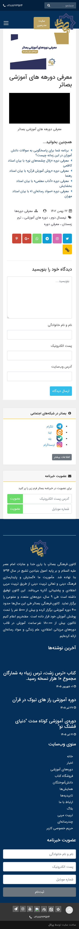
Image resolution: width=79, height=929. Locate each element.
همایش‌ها (66, 789)
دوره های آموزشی (35, 217)
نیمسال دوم (58, 217)
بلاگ (70, 808)
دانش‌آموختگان (63, 782)
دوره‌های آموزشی (61, 769)
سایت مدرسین (41, 23)
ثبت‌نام (39, 891)
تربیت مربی (65, 815)
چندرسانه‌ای (65, 821)
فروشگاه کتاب (64, 775)
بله (52, 439)
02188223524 (15, 5)
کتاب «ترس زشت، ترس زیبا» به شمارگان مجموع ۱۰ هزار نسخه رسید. (39, 676)
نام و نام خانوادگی (60, 325)
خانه (70, 756)
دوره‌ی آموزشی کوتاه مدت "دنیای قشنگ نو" (45, 724)
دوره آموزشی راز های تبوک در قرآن (44, 700)
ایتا (52, 432)
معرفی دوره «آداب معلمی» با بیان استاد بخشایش (44, 183)
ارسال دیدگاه (60, 391)
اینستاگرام (50, 445)
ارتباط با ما (66, 802)
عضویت (15, 498)
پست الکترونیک (61, 345)
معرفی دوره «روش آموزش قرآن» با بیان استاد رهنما (40, 173)
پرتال (51, 925)
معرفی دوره (51, 224)
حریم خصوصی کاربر (60, 828)
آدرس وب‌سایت (61, 366)
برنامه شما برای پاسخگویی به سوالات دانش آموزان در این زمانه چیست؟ (41, 153)
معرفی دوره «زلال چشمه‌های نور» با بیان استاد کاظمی (40, 163)
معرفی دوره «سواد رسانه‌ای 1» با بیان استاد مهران (42, 194)
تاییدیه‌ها (66, 795)
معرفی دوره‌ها (23, 211)
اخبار (70, 762)
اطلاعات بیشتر (62, 457)
